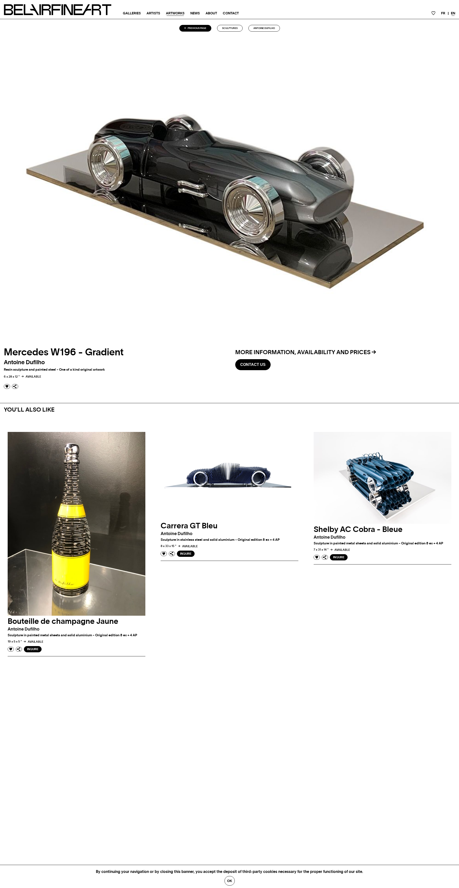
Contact (231, 13)
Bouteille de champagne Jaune (63, 621)
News (195, 13)
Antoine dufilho (264, 28)
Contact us (253, 365)
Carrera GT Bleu (189, 526)
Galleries (132, 13)
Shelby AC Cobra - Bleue (358, 529)
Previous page (196, 28)
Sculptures (230, 28)
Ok (229, 881)
